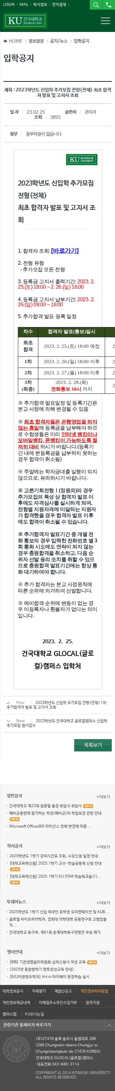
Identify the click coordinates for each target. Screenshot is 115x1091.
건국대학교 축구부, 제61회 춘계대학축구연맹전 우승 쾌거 (55, 932)
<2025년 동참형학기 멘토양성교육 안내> (42, 969)
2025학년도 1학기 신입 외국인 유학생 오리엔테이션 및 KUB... (59, 912)
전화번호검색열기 (108, 5)
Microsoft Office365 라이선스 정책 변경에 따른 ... (50, 826)
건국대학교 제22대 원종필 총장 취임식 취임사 (46, 806)
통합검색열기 (95, 5)
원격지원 (92, 1003)
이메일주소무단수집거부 (58, 1003)
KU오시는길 (34, 1014)
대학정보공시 (13, 991)
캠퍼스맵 (9, 1014)
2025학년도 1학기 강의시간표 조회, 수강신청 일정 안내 (54, 856)
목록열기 (109, 1025)
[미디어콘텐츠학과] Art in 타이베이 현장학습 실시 (49, 977)
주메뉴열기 (105, 20)
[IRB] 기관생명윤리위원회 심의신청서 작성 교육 (48, 962)
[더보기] (103, 796)
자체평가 (39, 991)
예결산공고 (63, 991)
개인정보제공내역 (16, 1003)
